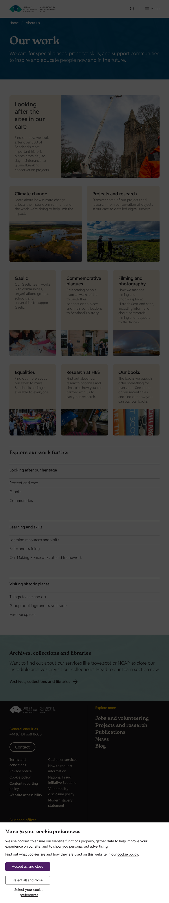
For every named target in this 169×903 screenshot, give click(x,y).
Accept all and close (27, 866)
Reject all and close (28, 880)
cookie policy (128, 854)
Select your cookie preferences (29, 892)
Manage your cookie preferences (42, 832)
